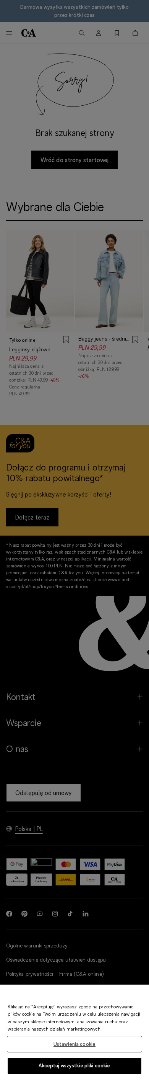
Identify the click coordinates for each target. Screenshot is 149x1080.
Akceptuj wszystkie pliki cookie (74, 1065)
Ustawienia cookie (74, 1044)
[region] (74, 1032)
